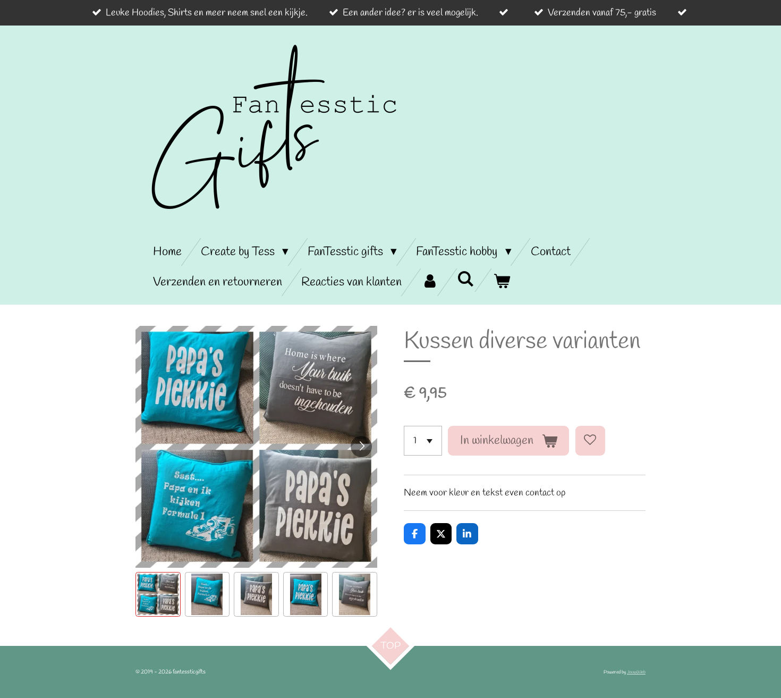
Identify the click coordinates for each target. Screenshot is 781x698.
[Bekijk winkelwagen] (501, 282)
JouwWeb (636, 672)
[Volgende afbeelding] (361, 446)
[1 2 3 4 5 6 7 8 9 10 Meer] (423, 441)
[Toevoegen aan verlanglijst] (590, 441)
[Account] (429, 282)
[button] (158, 594)
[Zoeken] (465, 280)
